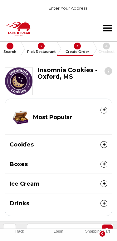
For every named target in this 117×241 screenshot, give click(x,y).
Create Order (77, 49)
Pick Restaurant (41, 49)
